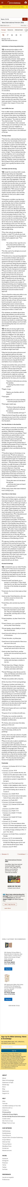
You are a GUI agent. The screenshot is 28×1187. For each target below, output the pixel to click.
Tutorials (4, 1103)
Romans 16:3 (7, 834)
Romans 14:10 (7, 783)
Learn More (7, 908)
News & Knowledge (8, 1080)
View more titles (14, 1005)
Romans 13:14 (7, 772)
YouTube (4, 1169)
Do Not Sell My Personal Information (13, 1116)
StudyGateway (6, 1133)
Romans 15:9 (7, 804)
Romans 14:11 (7, 794)
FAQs (3, 1101)
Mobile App (5, 1085)
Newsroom (5, 1091)
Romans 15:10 (7, 808)
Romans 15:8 (7, 802)
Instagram (5, 1160)
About (4, 1078)
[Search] (25, 19)
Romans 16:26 (7, 846)
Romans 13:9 (7, 766)
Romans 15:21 (7, 817)
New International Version (13, 860)
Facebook (5, 1158)
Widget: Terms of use (8, 1123)
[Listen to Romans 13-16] (20, 35)
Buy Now (8, 969)
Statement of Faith (7, 1082)
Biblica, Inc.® (9, 869)
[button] (26, 3)
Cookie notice (6, 1119)
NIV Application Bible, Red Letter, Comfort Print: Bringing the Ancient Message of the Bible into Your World (13, 987)
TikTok (4, 1165)
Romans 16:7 (7, 838)
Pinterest (5, 1163)
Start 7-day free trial (10, 904)
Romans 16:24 (7, 840)
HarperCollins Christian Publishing (12, 1137)
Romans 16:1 (7, 821)
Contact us (5, 1110)
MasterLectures (7, 1150)
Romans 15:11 (7, 811)
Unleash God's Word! (14, 888)
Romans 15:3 (7, 800)
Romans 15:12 (7, 813)
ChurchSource (6, 1135)
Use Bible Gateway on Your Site (11, 1106)
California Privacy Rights (10, 1114)
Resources (10, 30)
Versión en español (8, 1177)
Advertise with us (7, 1108)
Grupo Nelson (6, 1140)
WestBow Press (6, 1146)
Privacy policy (6, 1112)
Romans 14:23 (7, 796)
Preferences (5, 1179)
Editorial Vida (6, 1142)
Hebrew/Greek (19, 30)
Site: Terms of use (7, 1121)
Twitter (4, 1167)
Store (4, 1087)
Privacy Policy (6, 1066)
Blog (3, 1089)
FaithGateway (6, 1131)
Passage (3, 30)
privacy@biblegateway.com (8, 1068)
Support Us (5, 1093)
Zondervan (5, 1148)
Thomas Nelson (7, 1144)
